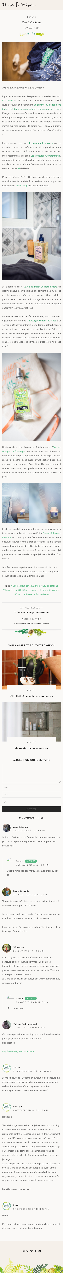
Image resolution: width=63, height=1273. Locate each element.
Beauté (31, 17)
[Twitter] (31, 1251)
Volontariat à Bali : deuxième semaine (31, 623)
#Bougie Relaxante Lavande (25, 585)
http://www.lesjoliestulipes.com (18, 1051)
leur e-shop (22, 185)
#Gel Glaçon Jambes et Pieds (33, 590)
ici (19, 168)
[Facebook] (35, 1251)
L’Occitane (7, 100)
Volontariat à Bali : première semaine (31, 612)
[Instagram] (23, 1251)
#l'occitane (54, 590)
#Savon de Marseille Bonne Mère (32, 594)
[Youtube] (39, 1251)
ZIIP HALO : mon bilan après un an (31, 696)
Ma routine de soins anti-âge (31, 748)
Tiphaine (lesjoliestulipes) (25, 1024)
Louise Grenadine (21, 891)
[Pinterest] (27, 1251)
